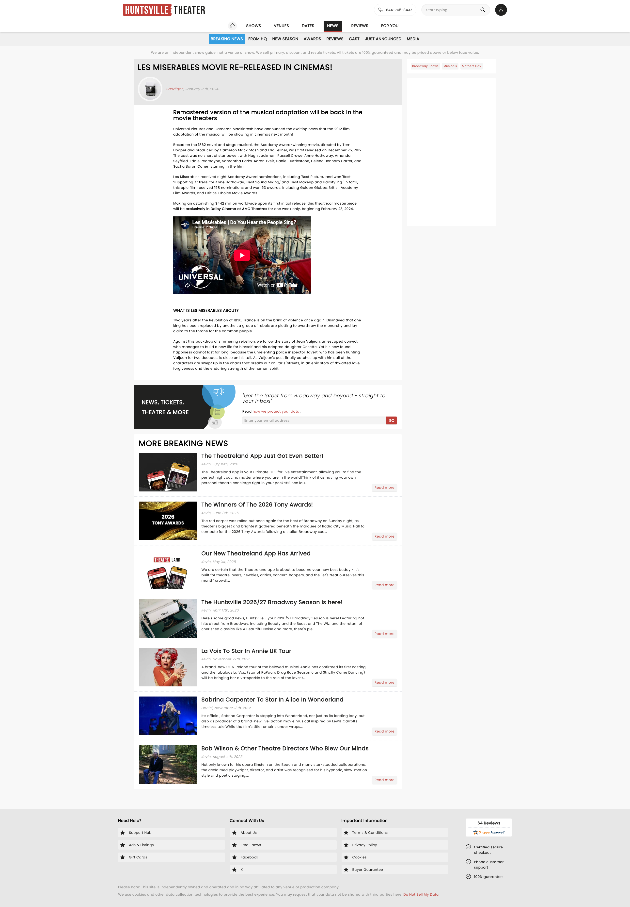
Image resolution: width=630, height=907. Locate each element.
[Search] (483, 9)
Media (413, 39)
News (332, 26)
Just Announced (383, 39)
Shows (253, 26)
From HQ (257, 39)
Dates (308, 26)
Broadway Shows (425, 66)
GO (391, 420)
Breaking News (227, 39)
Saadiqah (175, 89)
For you (390, 26)
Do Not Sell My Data (421, 894)
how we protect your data (276, 411)
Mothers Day (471, 66)
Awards (312, 39)
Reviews (359, 26)
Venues (281, 26)
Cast (354, 39)
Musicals (450, 66)
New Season (285, 39)
